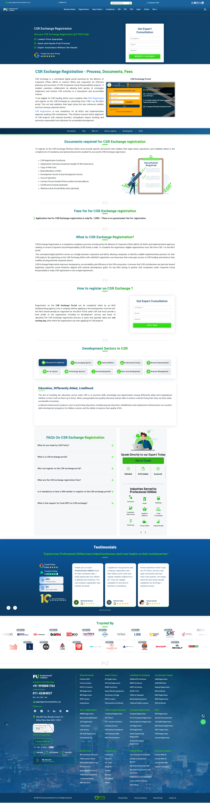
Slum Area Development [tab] (130, 371)
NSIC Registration (161, 695)
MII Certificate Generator (89, 755)
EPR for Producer (86, 687)
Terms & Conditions (140, 798)
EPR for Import (110, 699)
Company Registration (138, 714)
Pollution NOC (85, 679)
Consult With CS (160, 759)
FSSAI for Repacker (137, 695)
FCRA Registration (161, 734)
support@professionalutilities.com (48, 702)
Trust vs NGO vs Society (138, 781)
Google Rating (49, 564)
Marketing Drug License (138, 699)
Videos (107, 783)
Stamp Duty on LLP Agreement (140, 777)
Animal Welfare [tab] (108, 363)
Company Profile (153, 2)
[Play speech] (7, 724)
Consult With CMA (161, 763)
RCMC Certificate (111, 687)
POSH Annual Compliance (114, 730)
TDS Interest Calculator (88, 775)
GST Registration (86, 722)
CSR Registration (43, 111)
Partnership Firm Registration (140, 722)
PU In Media (109, 779)
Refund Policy (157, 798)
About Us (108, 759)
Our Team (108, 763)
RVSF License (84, 699)
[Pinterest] (61, 711)
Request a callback (145, 56)
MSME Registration (87, 714)
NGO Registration (96, 98)
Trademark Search (86, 779)
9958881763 (62, 2)
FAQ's (141, 131)
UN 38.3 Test (134, 691)
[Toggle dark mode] (205, 9)
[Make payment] (44, 747)
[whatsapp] (192, 3)
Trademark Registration (113, 714)
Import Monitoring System (114, 691)
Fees (84, 131)
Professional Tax (86, 738)
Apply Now (152, 325)
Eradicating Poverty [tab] (132, 363)
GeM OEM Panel (160, 683)
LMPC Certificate (136, 687)
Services (108, 775)
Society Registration (162, 738)
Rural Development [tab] (103, 371)
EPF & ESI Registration (88, 734)
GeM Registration (161, 679)
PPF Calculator (85, 767)
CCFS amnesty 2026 (112, 734)
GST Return (109, 718)
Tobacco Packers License (139, 703)
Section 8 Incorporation (163, 718)
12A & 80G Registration (163, 722)
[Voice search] (130, 3)
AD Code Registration (112, 683)
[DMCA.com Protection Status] (99, 798)
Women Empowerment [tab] (160, 363)
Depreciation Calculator (88, 771)
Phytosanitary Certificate (114, 703)
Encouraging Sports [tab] (83, 363)
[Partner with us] (43, 741)
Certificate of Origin (112, 695)
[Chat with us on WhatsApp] (203, 722)
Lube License (84, 730)
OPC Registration (136, 730)
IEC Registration (110, 679)
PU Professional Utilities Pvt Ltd (49, 798)
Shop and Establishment (88, 718)
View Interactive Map (40, 726)
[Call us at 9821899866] (203, 716)
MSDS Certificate (136, 683)
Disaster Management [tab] (159, 371)
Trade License (85, 726)
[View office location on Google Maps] (54, 728)
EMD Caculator (85, 783)
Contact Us (109, 755)
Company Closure (111, 726)
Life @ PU (108, 767)
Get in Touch (143, 460)
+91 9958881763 (44, 686)
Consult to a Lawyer (162, 767)
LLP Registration (136, 726)
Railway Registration (162, 687)
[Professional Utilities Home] (54, 676)
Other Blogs (134, 785)
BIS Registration (86, 691)
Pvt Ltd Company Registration (140, 718)
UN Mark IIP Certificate (138, 679)
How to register (110, 131)
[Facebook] (195, 3)
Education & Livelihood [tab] (55, 362)
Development (128, 131)
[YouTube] (67, 711)
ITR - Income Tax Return (113, 722)
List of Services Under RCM (139, 766)
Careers (108, 771)
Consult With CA (160, 755)
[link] (19, 2)
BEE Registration (86, 695)
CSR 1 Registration (161, 730)
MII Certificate (160, 691)
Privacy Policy (122, 798)
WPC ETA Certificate (112, 738)
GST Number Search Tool (89, 763)
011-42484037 (42, 693)
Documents (71, 131)
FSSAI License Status (87, 759)
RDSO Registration (161, 699)
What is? (95, 131)
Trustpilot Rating (50, 571)
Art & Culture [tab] (52, 371)
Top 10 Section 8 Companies (140, 755)
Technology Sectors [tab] (77, 371)
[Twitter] (200, 3)
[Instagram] (197, 3)
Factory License (85, 683)
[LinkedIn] (202, 3)
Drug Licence (84, 703)
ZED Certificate (160, 703)
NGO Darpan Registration (164, 726)
